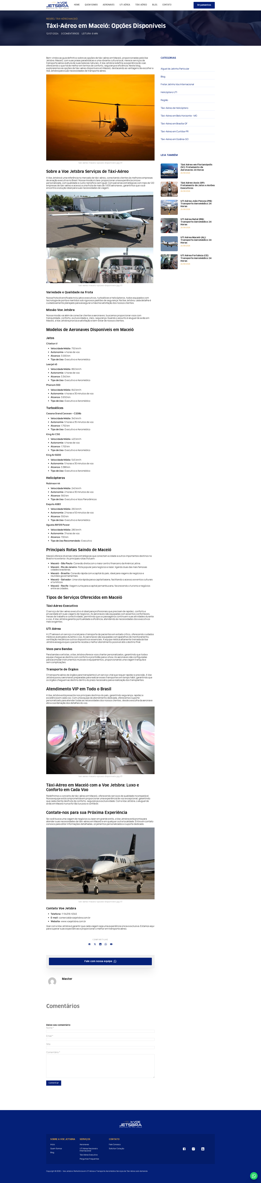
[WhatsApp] (106, 944)
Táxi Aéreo (141, 5)
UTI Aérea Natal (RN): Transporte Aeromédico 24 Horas (196, 222)
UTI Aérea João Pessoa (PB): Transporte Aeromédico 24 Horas (196, 204)
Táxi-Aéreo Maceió (66, 18)
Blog (154, 5)
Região (50, 18)
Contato (166, 5)
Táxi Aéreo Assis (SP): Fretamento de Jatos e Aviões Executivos (198, 186)
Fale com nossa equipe (98, 961)
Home (77, 5)
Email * (49, 1036)
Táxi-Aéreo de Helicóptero (174, 108)
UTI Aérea (125, 5)
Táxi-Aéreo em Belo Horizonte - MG (179, 115)
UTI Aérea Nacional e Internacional (89, 1149)
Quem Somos (91, 5)
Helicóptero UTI (169, 92)
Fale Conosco (115, 1144)
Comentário (53, 1052)
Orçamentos (204, 5)
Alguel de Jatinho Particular (175, 68)
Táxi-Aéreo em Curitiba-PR (175, 131)
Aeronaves (108, 5)
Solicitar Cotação (116, 1148)
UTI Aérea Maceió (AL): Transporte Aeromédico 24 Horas (196, 240)
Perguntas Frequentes (89, 1158)
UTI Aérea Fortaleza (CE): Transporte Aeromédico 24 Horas (196, 258)
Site (48, 1044)
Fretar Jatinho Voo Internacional (177, 84)
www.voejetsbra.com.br (73, 921)
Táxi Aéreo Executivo (89, 1154)
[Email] (111, 944)
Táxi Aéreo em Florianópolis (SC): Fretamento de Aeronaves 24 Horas (196, 167)
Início (52, 1144)
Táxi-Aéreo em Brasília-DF (174, 123)
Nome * (50, 1028)
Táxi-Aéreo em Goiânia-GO (174, 139)
